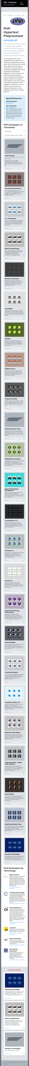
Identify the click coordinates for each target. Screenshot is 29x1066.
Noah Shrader (9, 794)
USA (5, 2)
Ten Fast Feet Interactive (13, 188)
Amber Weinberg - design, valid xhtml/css (13, 763)
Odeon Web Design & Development (11, 489)
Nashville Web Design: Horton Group (12, 611)
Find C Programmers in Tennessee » (17, 903)
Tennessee (10, 15)
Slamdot (7, 338)
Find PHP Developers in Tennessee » (17, 959)
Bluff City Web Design (12, 248)
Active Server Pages (15, 938)
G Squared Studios (11, 399)
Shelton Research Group (13, 429)
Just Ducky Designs (11, 672)
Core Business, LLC (11, 520)
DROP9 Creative (10, 369)
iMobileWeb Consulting (12, 459)
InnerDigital (9, 308)
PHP (23, 15)
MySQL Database (14, 875)
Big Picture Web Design (12, 732)
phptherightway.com (11, 107)
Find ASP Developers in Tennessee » (17, 945)
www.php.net (10, 40)
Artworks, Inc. (9, 550)
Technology (17, 15)
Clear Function (9, 155)
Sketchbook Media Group (13, 824)
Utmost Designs (10, 642)
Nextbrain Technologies (12, 1048)
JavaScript (12, 927)
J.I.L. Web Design (10, 218)
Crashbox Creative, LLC (12, 702)
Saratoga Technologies (12, 854)
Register (22, 4)
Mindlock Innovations (12, 278)
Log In (21, 2)
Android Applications (15, 907)
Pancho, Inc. (9, 580)
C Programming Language (16, 892)
